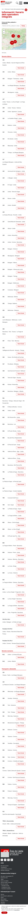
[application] (14, 39)
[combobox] (10, 26)
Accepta (4, 912)
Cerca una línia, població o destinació (9, 23)
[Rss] (12, 860)
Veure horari (21, 68)
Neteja (23, 25)
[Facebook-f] (5, 860)
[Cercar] (17, 3)
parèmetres (17, 910)
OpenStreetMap (18, 49)
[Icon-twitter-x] (2, 860)
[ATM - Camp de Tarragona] (7, 3)
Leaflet (11, 49)
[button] (20, 3)
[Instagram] (8, 860)
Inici (3, 9)
